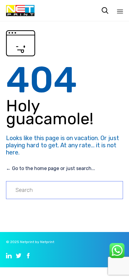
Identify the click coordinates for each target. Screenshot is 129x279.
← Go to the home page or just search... (50, 168)
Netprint (27, 242)
